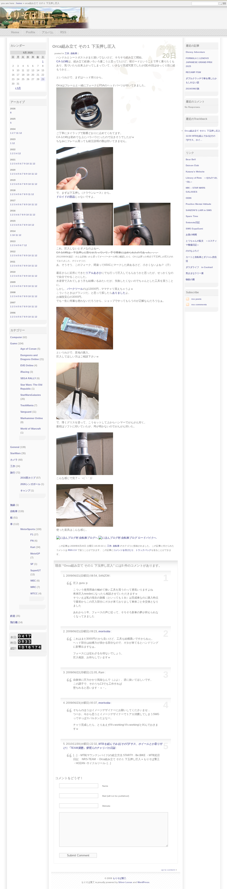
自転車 (73, 53)
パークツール (75, 288)
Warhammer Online (31, 418)
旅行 (12, 472)
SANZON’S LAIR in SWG (199, 210)
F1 (31, 534)
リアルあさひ (94, 272)
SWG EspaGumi (194, 228)
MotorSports (27, 529)
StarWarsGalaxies (30, 395)
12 (20, 133)
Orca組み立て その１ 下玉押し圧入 (83, 46)
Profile (30, 32)
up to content (168, 870)
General (14, 447)
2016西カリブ (27, 477)
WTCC (34, 593)
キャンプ (25, 490)
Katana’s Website (195, 171)
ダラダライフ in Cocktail (199, 267)
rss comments (199, 304)
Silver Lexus (125, 882)
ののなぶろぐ (192, 251)
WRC (33, 587)
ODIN (188, 198)
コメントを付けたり (123, 550)
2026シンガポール (30, 484)
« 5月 (18, 88)
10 (27, 163)
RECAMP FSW (193, 72)
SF (31, 564)
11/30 (189, 136)
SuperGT (35, 570)
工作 (67, 53)
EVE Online (26, 365)
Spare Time (192, 216)
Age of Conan (28, 348)
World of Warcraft (30, 428)
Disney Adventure (195, 52)
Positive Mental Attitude (198, 204)
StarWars (15, 453)
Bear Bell (191, 159)
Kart (32, 547)
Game (13, 343)
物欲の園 (190, 279)
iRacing (24, 372)
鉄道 (12, 616)
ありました (118, 292)
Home (15, 32)
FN (32, 540)
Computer (16, 337)
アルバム (47, 32)
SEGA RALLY (28, 378)
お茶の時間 (191, 234)
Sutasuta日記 (193, 222)
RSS (63, 32)
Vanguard (25, 411)
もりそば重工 (28, 15)
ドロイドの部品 (65, 196)
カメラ (14, 459)
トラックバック (143, 550)
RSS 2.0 (72, 550)
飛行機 (14, 622)
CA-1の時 (62, 61)
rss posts (196, 299)
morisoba (104, 631)
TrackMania (26, 405)
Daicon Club (192, 165)
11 (17, 133)
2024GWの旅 (192, 88)
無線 (12, 505)
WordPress (143, 882)
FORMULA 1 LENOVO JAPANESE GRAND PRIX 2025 (199, 62)
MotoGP (35, 553)
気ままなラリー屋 (195, 273)
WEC (33, 580)
